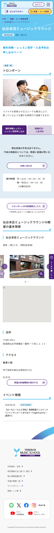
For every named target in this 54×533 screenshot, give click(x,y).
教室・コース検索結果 (19, 19)
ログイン (38, 4)
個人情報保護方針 (14, 476)
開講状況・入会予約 (40, 130)
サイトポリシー (13, 485)
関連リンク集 (12, 490)
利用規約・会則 (13, 466)
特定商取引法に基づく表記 (18, 471)
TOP (4, 19)
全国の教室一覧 (13, 481)
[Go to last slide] (4, 266)
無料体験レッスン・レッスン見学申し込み (14, 130)
